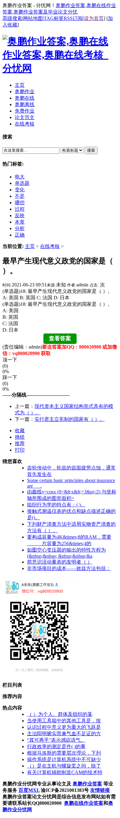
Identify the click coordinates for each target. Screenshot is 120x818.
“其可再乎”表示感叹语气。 (56, 740)
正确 (20, 234)
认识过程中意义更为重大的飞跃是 (64, 727)
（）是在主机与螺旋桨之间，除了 (64, 765)
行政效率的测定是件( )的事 (56, 746)
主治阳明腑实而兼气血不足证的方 (64, 733)
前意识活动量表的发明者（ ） (59, 562)
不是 (20, 196)
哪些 (20, 202)
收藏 (20, 430)
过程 (20, 209)
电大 (20, 176)
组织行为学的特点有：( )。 (56, 504)
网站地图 (33, 18)
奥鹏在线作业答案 (83, 803)
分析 (20, 228)
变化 (20, 189)
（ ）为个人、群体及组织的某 (59, 714)
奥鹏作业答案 (87, 783)
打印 (20, 450)
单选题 (22, 183)
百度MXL (29, 790)
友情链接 (100, 790)
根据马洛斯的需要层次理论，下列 (64, 753)
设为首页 (94, 18)
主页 (30, 246)
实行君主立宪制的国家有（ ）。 (69, 419)
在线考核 (50, 246)
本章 (20, 222)
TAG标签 (54, 18)
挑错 (20, 437)
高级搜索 (12, 18)
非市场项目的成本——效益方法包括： (69, 568)
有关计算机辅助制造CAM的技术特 (64, 772)
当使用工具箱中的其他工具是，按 (64, 720)
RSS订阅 (73, 18)
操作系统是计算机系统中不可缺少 (64, 759)
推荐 (20, 443)
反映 (20, 215)
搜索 (91, 150)
